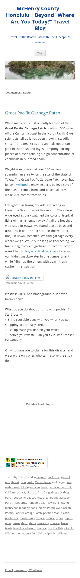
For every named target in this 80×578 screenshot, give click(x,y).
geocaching (34, 497)
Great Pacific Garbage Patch (32, 113)
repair (59, 518)
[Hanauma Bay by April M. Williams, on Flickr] (24, 278)
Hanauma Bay (36, 503)
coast (21, 492)
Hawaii (15, 482)
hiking (60, 503)
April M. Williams (57, 533)
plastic (65, 513)
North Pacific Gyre (50, 508)
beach (16, 487)
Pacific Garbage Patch (28, 513)
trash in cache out (24, 528)
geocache (20, 497)
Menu (40, 52)
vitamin (69, 528)
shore (32, 523)
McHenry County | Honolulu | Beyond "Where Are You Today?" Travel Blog (40, 18)
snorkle (55, 523)
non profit (27, 482)
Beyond (41, 477)
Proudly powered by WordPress (23, 570)
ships (24, 523)
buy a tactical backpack (41, 251)
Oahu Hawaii (43, 482)
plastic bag (12, 518)
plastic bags (27, 518)
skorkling (43, 523)
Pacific (9, 513)
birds (44, 487)
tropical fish (55, 528)
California (54, 477)
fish (40, 492)
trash (8, 528)
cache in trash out (60, 487)
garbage (53, 492)
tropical (42, 528)
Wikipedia (23, 185)
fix (45, 492)
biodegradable (30, 487)
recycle (40, 518)
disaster (31, 492)
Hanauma (20, 503)
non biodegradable (25, 508)
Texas (64, 523)
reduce (50, 518)
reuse (16, 523)
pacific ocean (51, 513)
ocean (67, 508)
